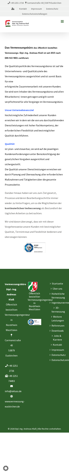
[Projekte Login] (13, 8)
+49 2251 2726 (17, 2)
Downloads (58, 330)
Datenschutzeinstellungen (58, 360)
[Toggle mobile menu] (62, 21)
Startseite (57, 283)
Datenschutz (58, 354)
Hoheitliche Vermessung (58, 295)
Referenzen (58, 325)
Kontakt (57, 344)
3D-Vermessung (58, 309)
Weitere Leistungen (58, 318)
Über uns (57, 288)
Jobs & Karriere (57, 337)
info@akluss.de (13, 391)
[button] (6, 468)
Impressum (58, 349)
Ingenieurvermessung (58, 302)
